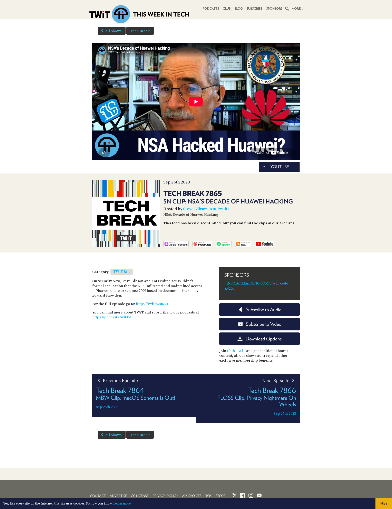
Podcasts (211, 8)
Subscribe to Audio (264, 309)
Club (227, 8)
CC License (140, 496)
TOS (208, 496)
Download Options (264, 339)
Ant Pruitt (219, 209)
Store (221, 496)
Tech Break (140, 31)
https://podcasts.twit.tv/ (111, 317)
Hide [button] (383, 503)
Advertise (118, 496)
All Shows (113, 31)
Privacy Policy (165, 496)
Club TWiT (236, 351)
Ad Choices (191, 496)
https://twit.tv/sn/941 (153, 304)
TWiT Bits (121, 271)
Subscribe (254, 8)
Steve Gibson (195, 209)
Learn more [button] (122, 503)
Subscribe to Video (263, 324)
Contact (98, 496)
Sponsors (274, 8)
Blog (238, 8)
